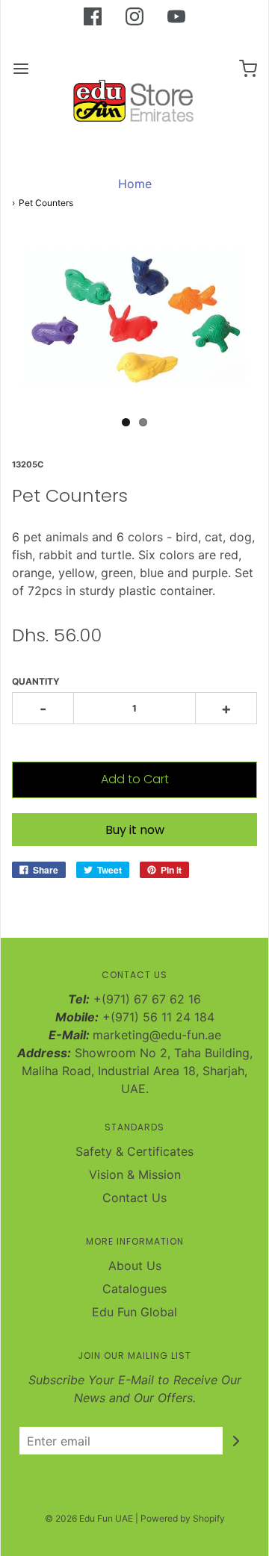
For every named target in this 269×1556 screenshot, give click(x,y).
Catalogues (134, 1288)
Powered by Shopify (182, 1518)
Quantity (36, 681)
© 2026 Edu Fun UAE (89, 1518)
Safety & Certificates (134, 1151)
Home (135, 183)
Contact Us (134, 1197)
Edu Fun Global (134, 1311)
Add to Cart (135, 779)
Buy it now (134, 829)
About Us (134, 1265)
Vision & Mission (135, 1174)
